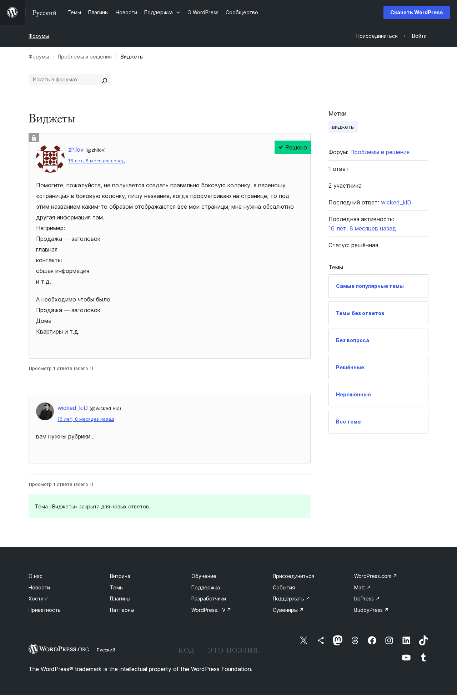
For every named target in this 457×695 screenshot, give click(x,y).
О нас (35, 576)
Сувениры (288, 610)
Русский (106, 650)
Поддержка (205, 587)
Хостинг (39, 598)
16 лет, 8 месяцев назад (96, 160)
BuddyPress (371, 610)
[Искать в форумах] (104, 79)
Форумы (39, 36)
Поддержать (291, 598)
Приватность (45, 610)
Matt (362, 587)
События (284, 587)
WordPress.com (375, 576)
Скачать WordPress (416, 12)
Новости (39, 587)
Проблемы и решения (85, 57)
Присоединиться (293, 576)
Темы (117, 587)
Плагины (120, 598)
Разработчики (208, 598)
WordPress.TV (211, 610)
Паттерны (122, 610)
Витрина (120, 576)
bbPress (367, 598)
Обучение (203, 576)
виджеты (343, 127)
